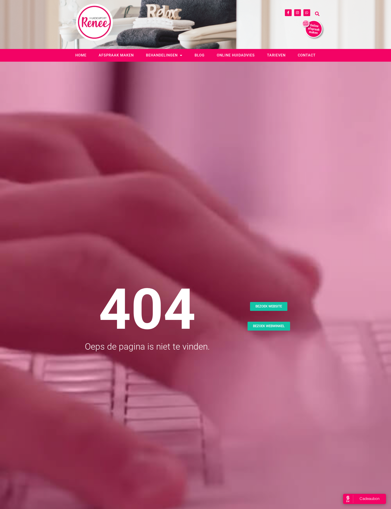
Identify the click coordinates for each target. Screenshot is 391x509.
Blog (200, 55)
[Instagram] (297, 12)
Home (80, 55)
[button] (317, 13)
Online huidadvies (236, 55)
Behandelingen (162, 55)
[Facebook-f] (288, 12)
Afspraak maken (116, 55)
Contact (307, 55)
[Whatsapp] (306, 12)
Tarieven (276, 55)
